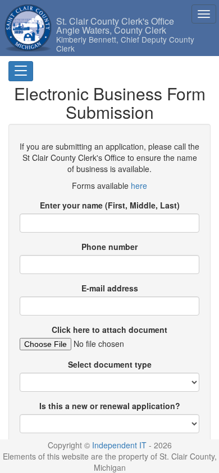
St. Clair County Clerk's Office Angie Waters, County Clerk (125, 21)
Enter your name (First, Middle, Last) (110, 205)
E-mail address (109, 288)
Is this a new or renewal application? (109, 405)
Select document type (110, 364)
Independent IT (119, 445)
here (139, 185)
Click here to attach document (109, 329)
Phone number (109, 246)
